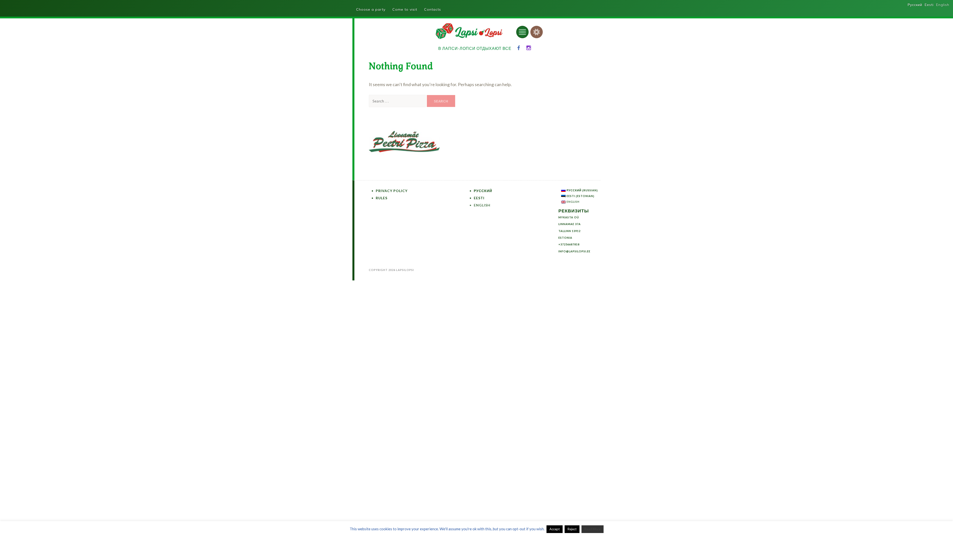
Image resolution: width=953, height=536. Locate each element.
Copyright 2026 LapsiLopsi (391, 269)
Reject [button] (572, 529)
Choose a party (370, 9)
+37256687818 (568, 244)
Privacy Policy (392, 191)
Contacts (432, 9)
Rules (381, 198)
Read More (592, 529)
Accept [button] (554, 529)
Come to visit (404, 9)
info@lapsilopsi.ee (574, 251)
